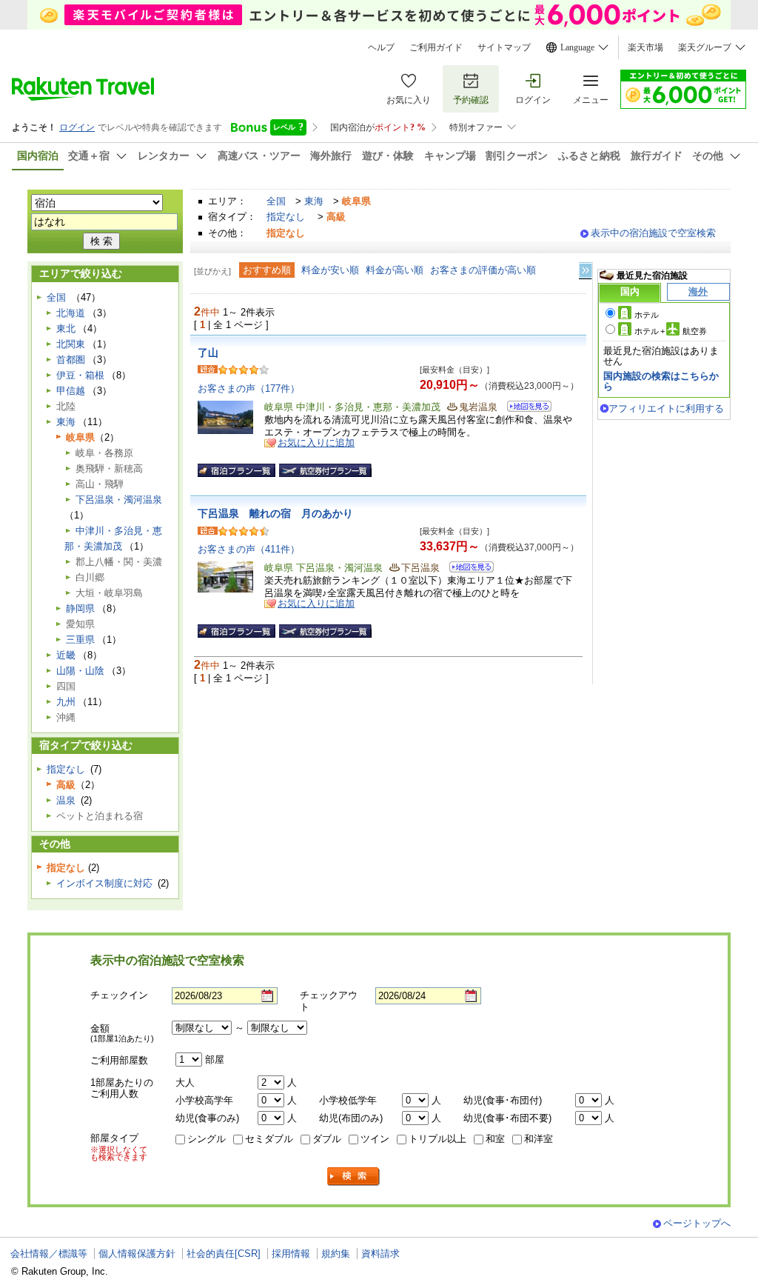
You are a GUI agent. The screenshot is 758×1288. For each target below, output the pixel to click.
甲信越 (70, 390)
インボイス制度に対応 (104, 883)
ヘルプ (381, 47)
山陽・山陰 (80, 670)
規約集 (335, 1253)
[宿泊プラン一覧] (236, 470)
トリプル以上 (437, 1138)
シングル (206, 1138)
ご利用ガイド (436, 47)
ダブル (326, 1138)
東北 (66, 328)
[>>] (586, 270)
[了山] (524, 408)
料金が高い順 (394, 270)
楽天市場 (645, 47)
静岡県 (80, 608)
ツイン (374, 1138)
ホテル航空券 (670, 331)
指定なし (285, 216)
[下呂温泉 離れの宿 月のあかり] (467, 569)
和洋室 (538, 1138)
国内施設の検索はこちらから (661, 381)
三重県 (80, 639)
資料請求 (380, 1253)
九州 (66, 701)
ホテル (646, 314)
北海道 (70, 312)
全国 (276, 201)
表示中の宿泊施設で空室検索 (653, 232)
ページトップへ (697, 1223)
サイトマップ (504, 47)
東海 (313, 201)
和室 (495, 1138)
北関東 (70, 344)
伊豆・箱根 (80, 375)
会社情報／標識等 (48, 1253)
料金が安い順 (330, 270)
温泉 (66, 800)
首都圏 (70, 359)
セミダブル (269, 1138)
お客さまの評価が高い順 (483, 270)
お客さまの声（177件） (249, 388)
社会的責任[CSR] (224, 1253)
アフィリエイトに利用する (666, 408)
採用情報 (291, 1253)
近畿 (66, 655)
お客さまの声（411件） (249, 549)
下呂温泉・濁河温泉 (119, 499)
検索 (353, 1176)
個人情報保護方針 (136, 1253)
